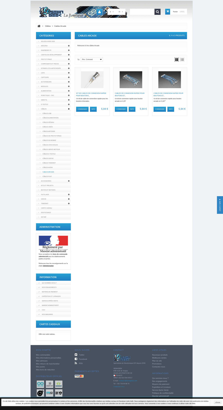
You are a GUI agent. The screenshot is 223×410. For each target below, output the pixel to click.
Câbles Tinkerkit (49, 163)
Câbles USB (47, 113)
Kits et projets (47, 185)
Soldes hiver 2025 (48, 41)
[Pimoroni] (58, 393)
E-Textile (44, 104)
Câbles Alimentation (50, 118)
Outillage (45, 194)
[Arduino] (40, 384)
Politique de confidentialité (162, 393)
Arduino (44, 46)
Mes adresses (41, 361)
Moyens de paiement (50, 292)
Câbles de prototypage (52, 136)
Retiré (43, 217)
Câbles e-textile (49, 154)
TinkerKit (44, 203)
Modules (44, 86)
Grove (43, 199)
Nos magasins (47, 314)
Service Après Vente (50, 301)
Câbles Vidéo (48, 127)
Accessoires (46, 181)
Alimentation (46, 91)
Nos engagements (49, 287)
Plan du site (157, 361)
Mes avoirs (40, 367)
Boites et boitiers (48, 190)
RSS (81, 363)
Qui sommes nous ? (49, 283)
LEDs (43, 73)
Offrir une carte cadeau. (47, 334)
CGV (43, 310)
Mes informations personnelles (48, 358)
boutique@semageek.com (128, 381)
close (217, 402)
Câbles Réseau (48, 122)
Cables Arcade (48, 172)
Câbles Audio (48, 167)
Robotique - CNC (47, 95)
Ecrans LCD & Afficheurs (51, 68)
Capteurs (45, 77)
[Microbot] (49, 393)
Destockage (46, 212)
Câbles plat (47, 176)
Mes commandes (43, 355)
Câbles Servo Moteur (51, 149)
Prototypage (46, 59)
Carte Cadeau (46, 208)
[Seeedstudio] (58, 384)
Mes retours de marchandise (47, 364)
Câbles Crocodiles (50, 145)
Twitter (81, 355)
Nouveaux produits (160, 355)
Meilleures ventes (159, 358)
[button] (220, 205)
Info (93, 109)
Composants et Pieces (50, 64)
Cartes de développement (51, 55)
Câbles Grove (48, 158)
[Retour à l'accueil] (38, 26)
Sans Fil (44, 100)
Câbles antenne (49, 131)
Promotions (156, 364)
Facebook (83, 359)
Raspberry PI (46, 50)
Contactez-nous (119, 387)
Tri (78, 60)
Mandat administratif (50, 305)
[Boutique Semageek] (84, 12)
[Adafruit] (49, 384)
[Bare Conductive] (40, 393)
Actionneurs (46, 82)
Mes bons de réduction (45, 370)
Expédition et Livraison (51, 296)
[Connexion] (99, 12)
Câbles (43, 109)
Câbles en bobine (49, 140)
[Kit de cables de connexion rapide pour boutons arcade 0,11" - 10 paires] (92, 79)
